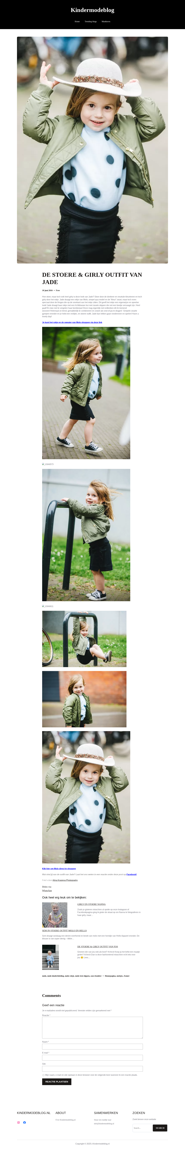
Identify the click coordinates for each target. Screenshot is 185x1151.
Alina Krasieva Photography (65, 880)
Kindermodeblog (92, 10)
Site (44, 1064)
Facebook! (131, 874)
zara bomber (96, 976)
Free (58, 290)
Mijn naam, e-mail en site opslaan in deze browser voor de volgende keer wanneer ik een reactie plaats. (91, 1075)
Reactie (46, 1015)
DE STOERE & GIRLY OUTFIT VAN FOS (97, 946)
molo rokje (69, 976)
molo (44, 976)
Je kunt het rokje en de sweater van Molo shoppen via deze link (72, 322)
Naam (45, 1042)
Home (77, 21)
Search (160, 1128)
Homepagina (110, 976)
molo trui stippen (82, 976)
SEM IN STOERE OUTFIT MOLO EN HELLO (64, 930)
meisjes (120, 976)
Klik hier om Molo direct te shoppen (59, 869)
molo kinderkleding (55, 976)
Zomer (127, 976)
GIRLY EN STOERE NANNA (91, 904)
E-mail (45, 1053)
